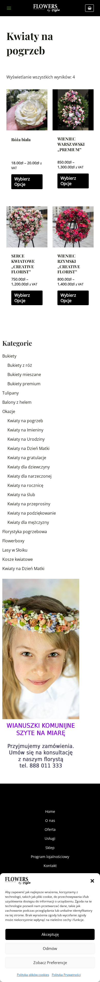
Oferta (50, 829)
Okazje (8, 411)
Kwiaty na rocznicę (25, 485)
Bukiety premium (24, 384)
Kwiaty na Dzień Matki (28, 448)
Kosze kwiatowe (17, 559)
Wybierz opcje (22, 181)
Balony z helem (17, 402)
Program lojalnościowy (50, 856)
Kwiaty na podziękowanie (31, 513)
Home (50, 811)
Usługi (50, 838)
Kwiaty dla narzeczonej (29, 476)
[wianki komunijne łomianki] (40, 674)
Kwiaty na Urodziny (26, 439)
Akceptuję (50, 934)
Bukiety (9, 356)
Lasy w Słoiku (14, 550)
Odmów (50, 948)
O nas (50, 820)
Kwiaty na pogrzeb (25, 420)
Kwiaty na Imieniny (25, 430)
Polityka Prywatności (66, 975)
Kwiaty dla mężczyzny (28, 522)
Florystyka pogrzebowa (24, 531)
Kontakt (50, 865)
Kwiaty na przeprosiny (28, 504)
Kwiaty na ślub (21, 494)
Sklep (50, 847)
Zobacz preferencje (50, 962)
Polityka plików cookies (33, 975)
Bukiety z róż (19, 365)
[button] (92, 880)
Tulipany (10, 393)
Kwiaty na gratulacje (26, 457)
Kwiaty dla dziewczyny (28, 467)
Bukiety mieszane (24, 374)
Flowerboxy (13, 541)
